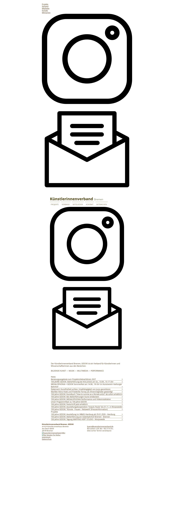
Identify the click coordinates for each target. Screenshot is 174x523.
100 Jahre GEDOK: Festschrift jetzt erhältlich (69, 404)
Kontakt (45, 10)
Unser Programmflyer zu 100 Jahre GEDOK (69, 402)
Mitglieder (46, 8)
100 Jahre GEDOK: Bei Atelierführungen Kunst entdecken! (75, 396)
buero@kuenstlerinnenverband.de (100, 426)
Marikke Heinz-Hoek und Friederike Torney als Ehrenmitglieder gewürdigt (82, 391)
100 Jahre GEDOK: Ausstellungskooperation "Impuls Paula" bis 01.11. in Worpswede (86, 407)
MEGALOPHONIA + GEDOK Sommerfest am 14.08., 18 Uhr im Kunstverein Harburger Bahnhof (86, 385)
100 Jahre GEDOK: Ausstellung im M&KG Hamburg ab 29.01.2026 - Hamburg (83, 414)
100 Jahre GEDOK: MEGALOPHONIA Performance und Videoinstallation (81, 399)
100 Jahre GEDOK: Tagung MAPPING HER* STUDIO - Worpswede (78, 419)
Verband (45, 6)
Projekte (45, 4)
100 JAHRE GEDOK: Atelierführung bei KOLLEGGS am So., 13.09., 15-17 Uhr (82, 382)
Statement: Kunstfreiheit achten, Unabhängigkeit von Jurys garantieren (80, 389)
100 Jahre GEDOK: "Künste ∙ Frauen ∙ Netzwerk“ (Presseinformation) (79, 409)
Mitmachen (46, 13)
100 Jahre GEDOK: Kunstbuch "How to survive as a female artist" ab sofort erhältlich (86, 394)
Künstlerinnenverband (76, 198)
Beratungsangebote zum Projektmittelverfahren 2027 (73, 379)
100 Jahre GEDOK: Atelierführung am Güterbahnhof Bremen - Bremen (80, 417)
